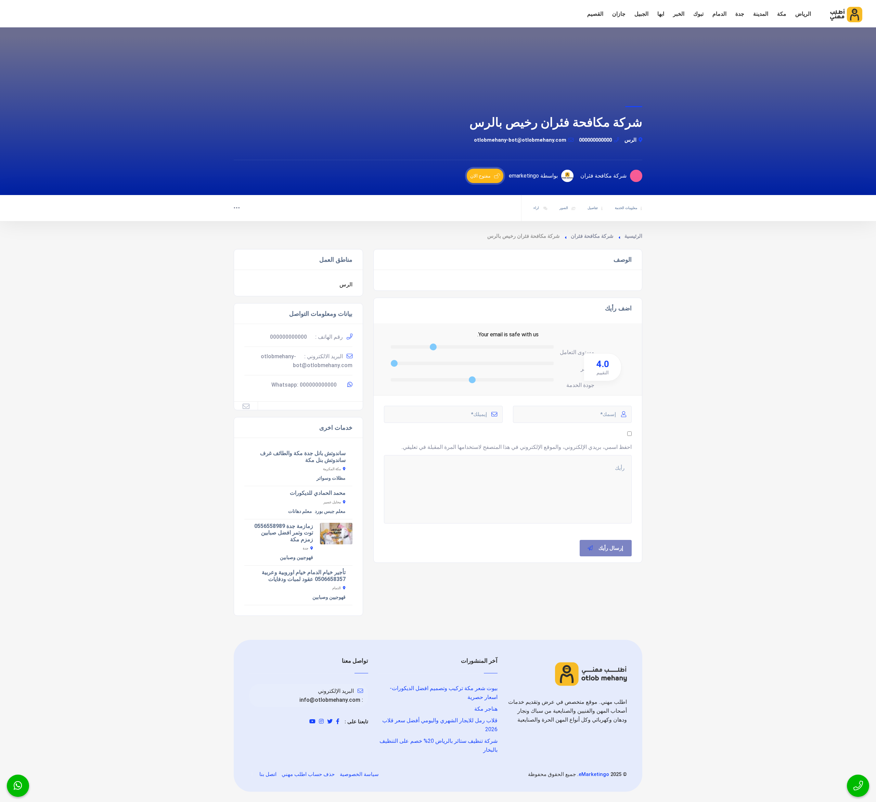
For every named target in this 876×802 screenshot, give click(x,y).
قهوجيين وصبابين (296, 557)
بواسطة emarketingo (533, 175)
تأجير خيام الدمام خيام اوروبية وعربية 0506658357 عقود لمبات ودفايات (304, 575)
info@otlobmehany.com (329, 700)
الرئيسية (633, 236)
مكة (781, 14)
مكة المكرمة (332, 469)
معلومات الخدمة (626, 208)
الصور (563, 208)
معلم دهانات (300, 511)
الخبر (678, 14)
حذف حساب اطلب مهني (308, 774)
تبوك (698, 14)
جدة (739, 14)
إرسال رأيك (610, 548)
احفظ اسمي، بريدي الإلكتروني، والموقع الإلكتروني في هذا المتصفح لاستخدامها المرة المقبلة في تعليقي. (516, 447)
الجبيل (641, 14)
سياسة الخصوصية (359, 774)
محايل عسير (332, 502)
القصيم (595, 14)
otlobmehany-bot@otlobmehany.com (520, 140)
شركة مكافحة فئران (592, 236)
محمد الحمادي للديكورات (318, 493)
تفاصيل (593, 208)
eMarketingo (594, 774)
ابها (660, 14)
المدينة (760, 14)
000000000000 (595, 140)
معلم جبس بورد (330, 511)
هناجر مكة (486, 709)
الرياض (803, 14)
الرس (630, 140)
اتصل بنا (267, 774)
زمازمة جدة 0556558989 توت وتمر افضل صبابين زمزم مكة (283, 533)
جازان (619, 14)
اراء (536, 208)
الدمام (719, 14)
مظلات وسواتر (331, 478)
